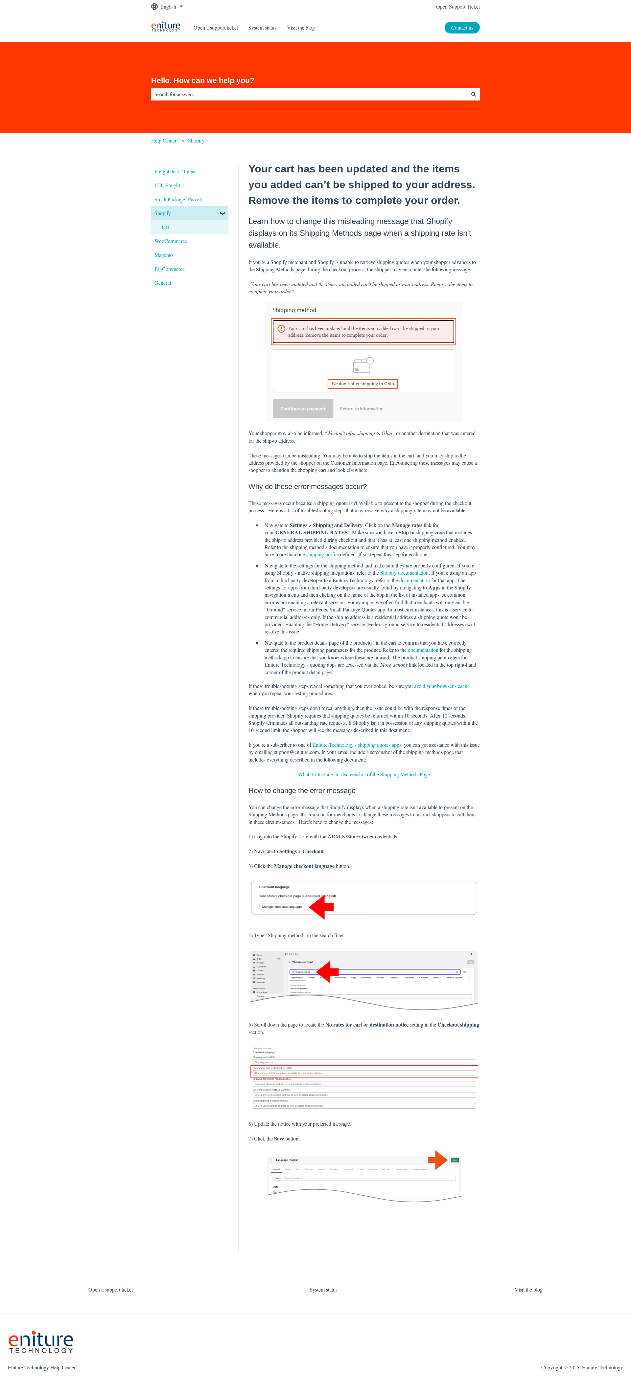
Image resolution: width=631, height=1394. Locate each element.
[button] (223, 213)
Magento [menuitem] (163, 254)
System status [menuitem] (324, 1289)
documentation (414, 580)
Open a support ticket (216, 27)
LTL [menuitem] (166, 227)
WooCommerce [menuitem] (170, 240)
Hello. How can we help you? (202, 80)
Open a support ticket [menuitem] (110, 1289)
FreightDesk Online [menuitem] (175, 171)
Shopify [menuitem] (162, 213)
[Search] (473, 94)
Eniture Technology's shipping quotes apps (357, 744)
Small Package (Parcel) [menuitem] (178, 199)
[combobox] (309, 94)
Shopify (196, 140)
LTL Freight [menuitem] (167, 185)
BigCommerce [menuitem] (169, 268)
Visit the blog (301, 27)
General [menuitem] (162, 282)
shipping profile (322, 554)
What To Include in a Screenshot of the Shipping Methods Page (364, 774)
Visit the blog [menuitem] (529, 1289)
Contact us (462, 27)
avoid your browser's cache (442, 685)
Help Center (163, 140)
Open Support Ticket (458, 6)
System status (262, 27)
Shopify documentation (404, 572)
